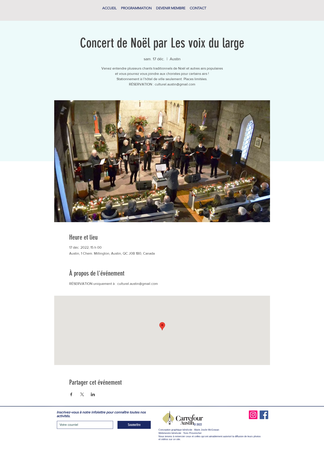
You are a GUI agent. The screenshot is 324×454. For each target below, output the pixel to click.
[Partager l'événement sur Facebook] (71, 394)
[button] (136, 8)
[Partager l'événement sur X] (82, 394)
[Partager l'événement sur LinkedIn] (93, 394)
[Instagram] (253, 414)
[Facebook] (264, 414)
